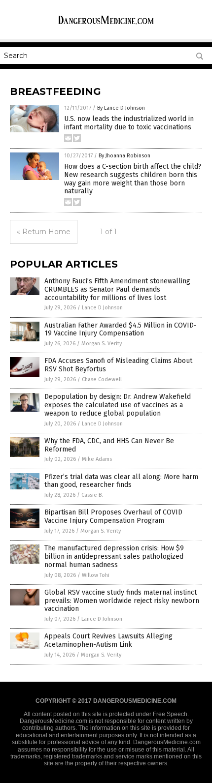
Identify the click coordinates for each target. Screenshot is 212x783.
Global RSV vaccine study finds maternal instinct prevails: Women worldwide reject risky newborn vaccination (121, 600)
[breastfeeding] (106, 24)
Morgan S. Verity (101, 343)
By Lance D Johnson (121, 108)
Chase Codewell (102, 379)
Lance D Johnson (102, 307)
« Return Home (44, 231)
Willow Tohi (95, 575)
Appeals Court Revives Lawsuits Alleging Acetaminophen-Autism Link (108, 640)
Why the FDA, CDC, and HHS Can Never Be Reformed (109, 445)
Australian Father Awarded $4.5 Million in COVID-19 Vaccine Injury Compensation (120, 329)
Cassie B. (92, 495)
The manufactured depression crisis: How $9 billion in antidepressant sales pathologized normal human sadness (114, 556)
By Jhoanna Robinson (124, 155)
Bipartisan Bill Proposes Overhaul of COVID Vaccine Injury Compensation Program (113, 516)
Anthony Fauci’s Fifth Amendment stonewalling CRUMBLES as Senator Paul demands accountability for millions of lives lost (117, 289)
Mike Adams (97, 459)
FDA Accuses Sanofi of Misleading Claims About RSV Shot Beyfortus (118, 365)
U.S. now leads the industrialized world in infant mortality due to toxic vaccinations (129, 123)
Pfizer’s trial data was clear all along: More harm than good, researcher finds (121, 481)
